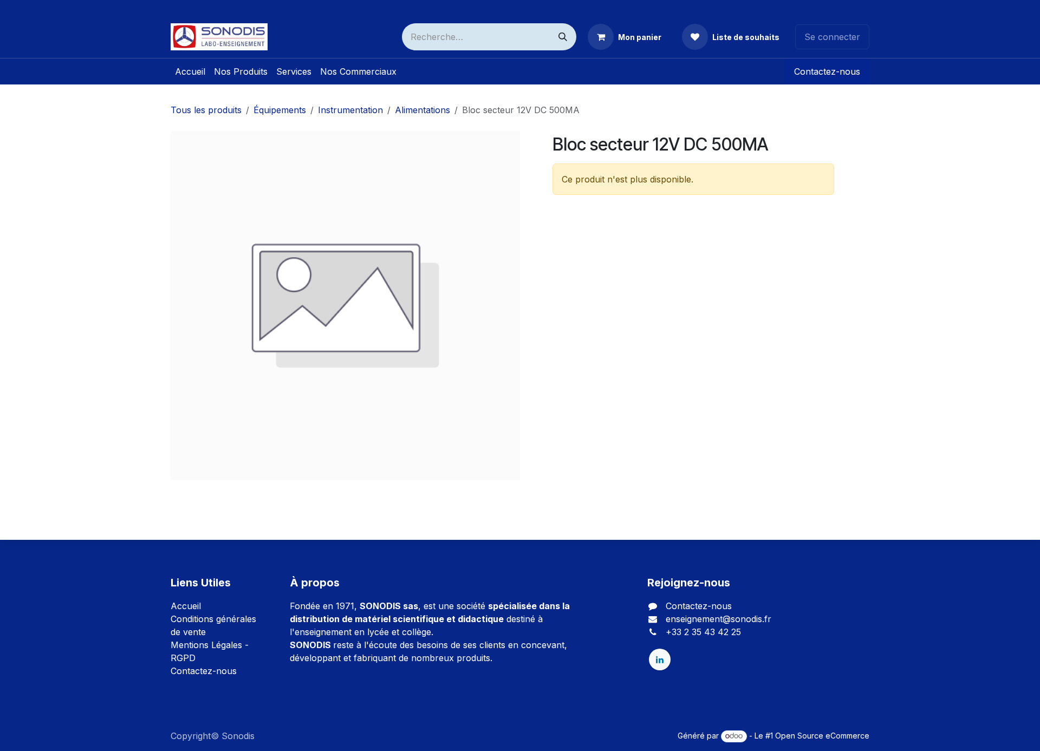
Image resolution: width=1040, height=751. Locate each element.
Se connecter (832, 36)
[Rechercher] (562, 36)
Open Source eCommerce (822, 735)
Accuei (185, 605)
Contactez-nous (827, 71)
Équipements (279, 110)
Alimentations (422, 110)
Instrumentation (350, 110)
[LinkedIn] (660, 659)
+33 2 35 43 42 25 (703, 631)
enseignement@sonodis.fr (718, 618)
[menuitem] (190, 71)
